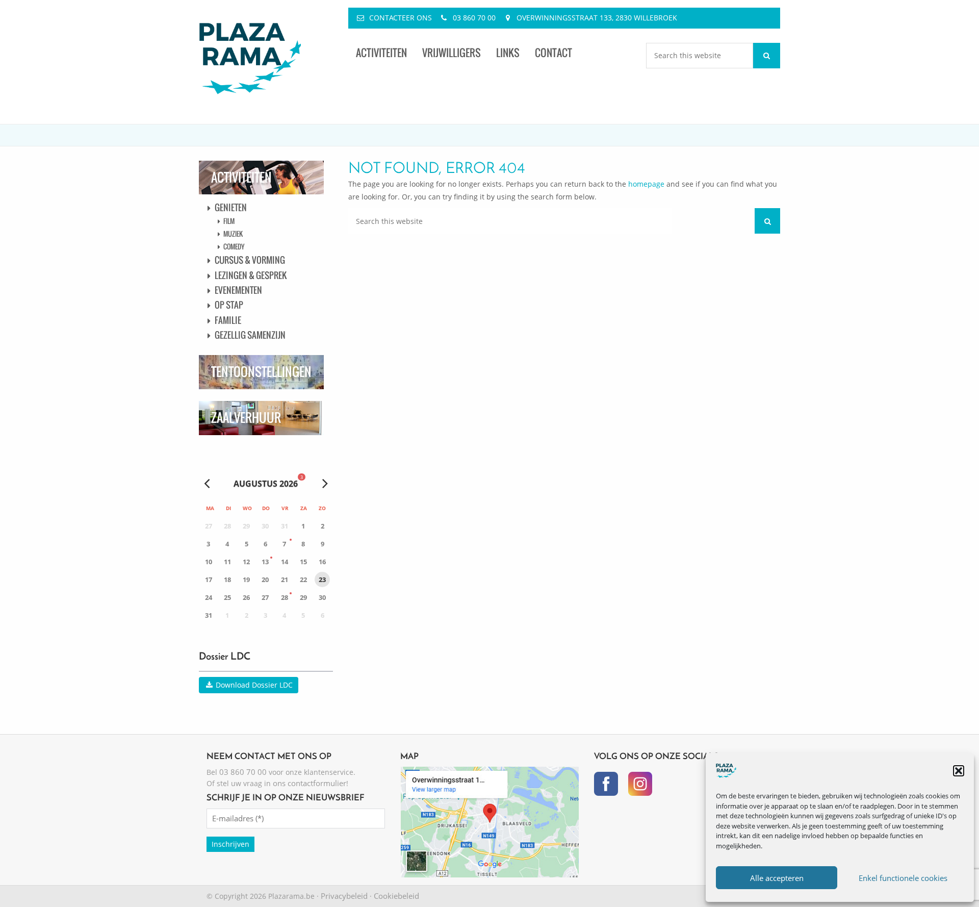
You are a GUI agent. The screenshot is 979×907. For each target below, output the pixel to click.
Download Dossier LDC (253, 685)
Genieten (231, 207)
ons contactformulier (309, 783)
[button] (959, 771)
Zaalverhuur (246, 417)
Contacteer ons (400, 17)
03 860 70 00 (474, 17)
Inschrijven (230, 844)
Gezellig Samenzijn (250, 335)
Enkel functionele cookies (903, 878)
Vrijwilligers (451, 52)
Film (229, 221)
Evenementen (238, 290)
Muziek (233, 234)
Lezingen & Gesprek (251, 275)
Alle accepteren (777, 878)
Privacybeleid (344, 896)
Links (508, 52)
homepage (646, 184)
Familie (228, 320)
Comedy (233, 246)
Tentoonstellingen (261, 372)
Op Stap (229, 304)
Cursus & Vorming (250, 260)
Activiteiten (381, 52)
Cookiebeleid (396, 896)
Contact (553, 52)
